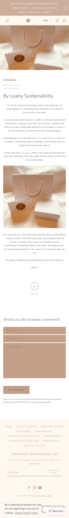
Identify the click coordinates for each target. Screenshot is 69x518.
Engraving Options (51, 426)
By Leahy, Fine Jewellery (42, 495)
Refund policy (51, 441)
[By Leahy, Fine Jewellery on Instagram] (34, 487)
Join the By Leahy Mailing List (34, 454)
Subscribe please (53, 471)
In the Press (24, 431)
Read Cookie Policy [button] (26, 513)
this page (25, 152)
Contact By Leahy (26, 426)
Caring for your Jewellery (24, 436)
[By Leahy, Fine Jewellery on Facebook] (29, 487)
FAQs (9, 426)
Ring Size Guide (44, 431)
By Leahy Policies (34, 445)
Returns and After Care (24, 441)
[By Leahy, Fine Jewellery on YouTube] (40, 487)
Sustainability (52, 436)
